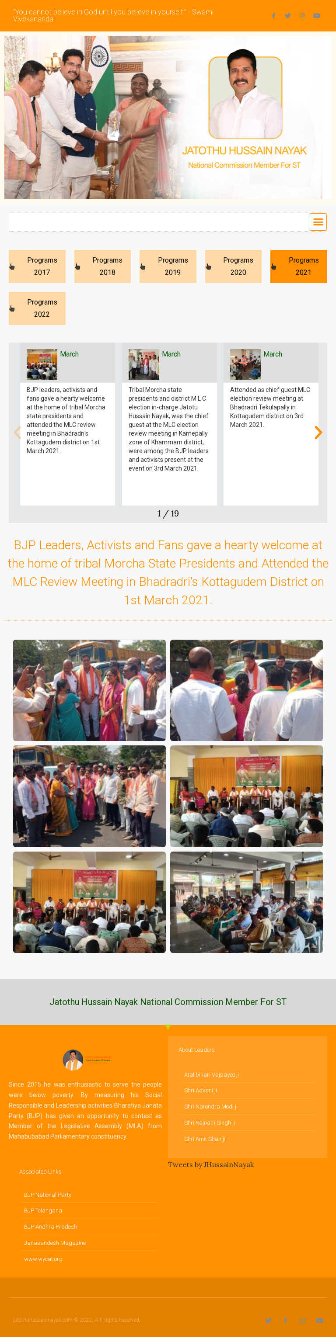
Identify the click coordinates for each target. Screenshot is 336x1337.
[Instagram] (302, 16)
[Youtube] (317, 16)
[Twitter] (288, 16)
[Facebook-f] (273, 16)
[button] (318, 222)
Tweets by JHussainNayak (211, 1164)
